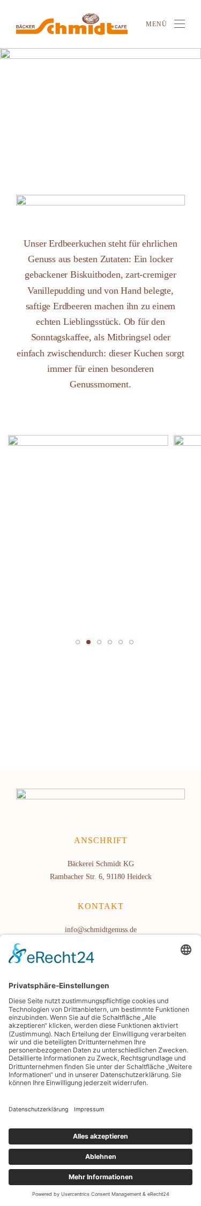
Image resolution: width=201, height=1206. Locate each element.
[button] (165, 24)
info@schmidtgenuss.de (101, 930)
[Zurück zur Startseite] (72, 24)
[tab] (78, 642)
